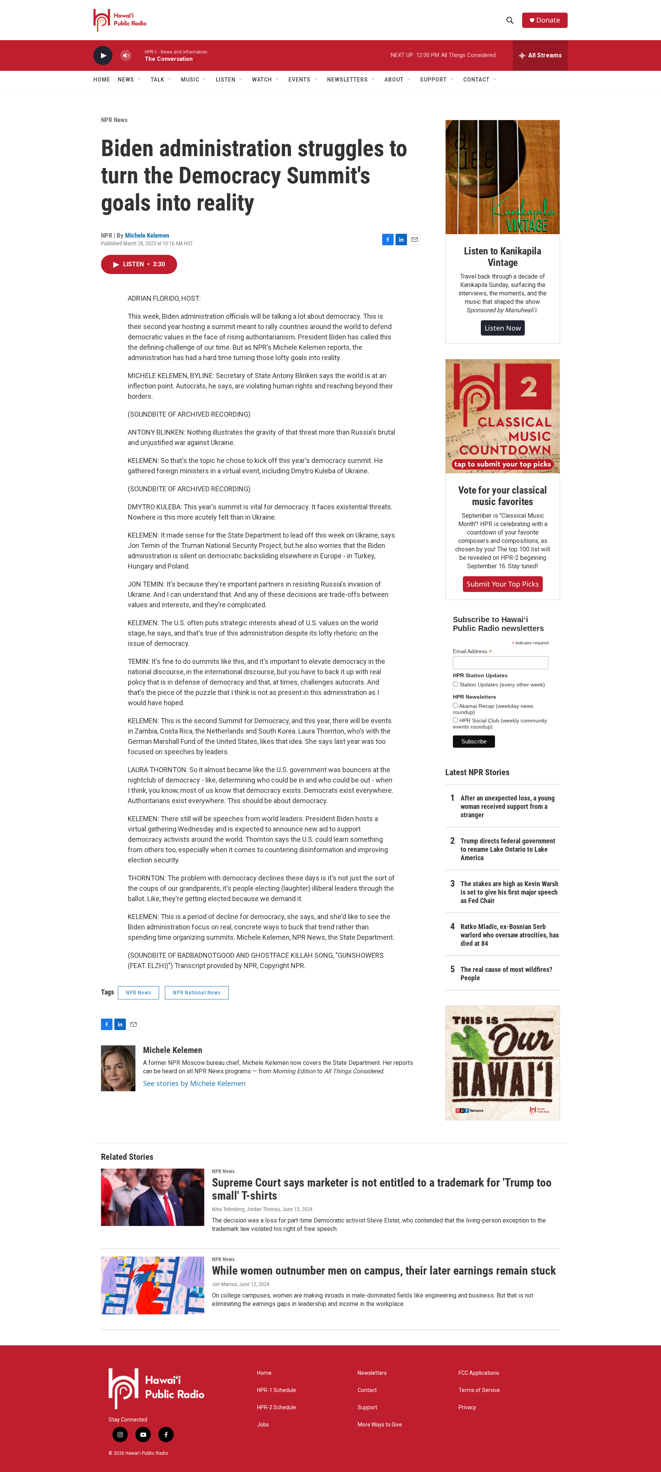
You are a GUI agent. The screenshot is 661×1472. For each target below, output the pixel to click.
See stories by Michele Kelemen (194, 1083)
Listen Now (503, 328)
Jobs (263, 1425)
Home (101, 80)
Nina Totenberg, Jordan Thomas (246, 1209)
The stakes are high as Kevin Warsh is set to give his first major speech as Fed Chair (509, 892)
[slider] (138, 55)
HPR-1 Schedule (276, 1390)
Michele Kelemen (147, 235)
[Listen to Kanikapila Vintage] (503, 177)
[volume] (125, 55)
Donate (548, 20)
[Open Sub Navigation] (140, 80)
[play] (103, 55)
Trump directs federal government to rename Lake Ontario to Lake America (508, 849)
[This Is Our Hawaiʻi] (503, 1063)
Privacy (467, 1407)
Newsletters (372, 1373)
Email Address (472, 651)
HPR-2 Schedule (276, 1407)
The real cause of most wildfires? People (506, 973)
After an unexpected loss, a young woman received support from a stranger (508, 806)
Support (367, 1407)
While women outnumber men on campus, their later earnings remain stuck (384, 1270)
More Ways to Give (380, 1425)
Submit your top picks (503, 583)
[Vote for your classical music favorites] (503, 416)
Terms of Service (479, 1390)
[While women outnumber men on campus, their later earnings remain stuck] (152, 1285)
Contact (367, 1390)
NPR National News (197, 992)
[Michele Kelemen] (118, 1068)
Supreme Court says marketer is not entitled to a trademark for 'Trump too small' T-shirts (382, 1189)
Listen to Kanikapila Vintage (502, 256)
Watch (262, 80)
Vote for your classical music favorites (502, 495)
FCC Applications (479, 1373)
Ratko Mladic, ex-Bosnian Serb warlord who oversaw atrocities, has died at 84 (510, 935)
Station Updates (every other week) (501, 684)
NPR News (114, 120)
